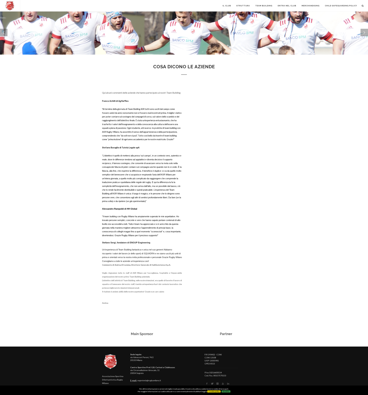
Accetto (226, 391)
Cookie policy (214, 391)
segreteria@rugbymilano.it (149, 380)
